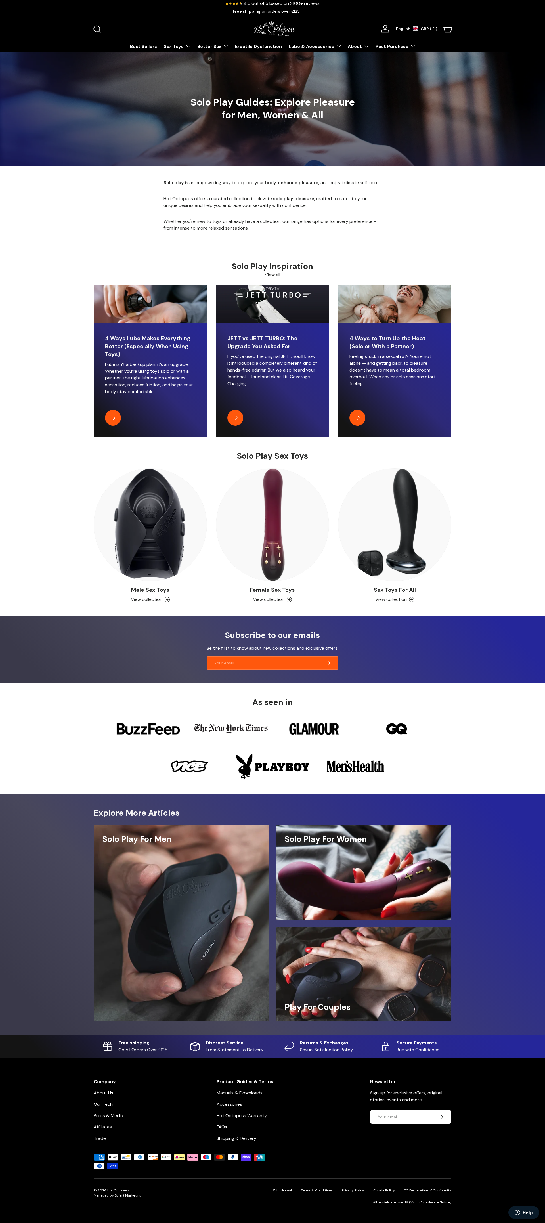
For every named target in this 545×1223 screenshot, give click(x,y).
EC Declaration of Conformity (427, 1190)
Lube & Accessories (311, 46)
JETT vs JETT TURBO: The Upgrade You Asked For (262, 342)
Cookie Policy (384, 1190)
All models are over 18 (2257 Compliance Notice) (412, 1202)
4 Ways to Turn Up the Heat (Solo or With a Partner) (387, 342)
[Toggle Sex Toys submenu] (188, 46)
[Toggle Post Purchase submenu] (413, 46)
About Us (103, 1093)
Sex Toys (174, 46)
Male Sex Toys (150, 589)
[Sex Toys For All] (394, 525)
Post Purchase (392, 46)
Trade (100, 1138)
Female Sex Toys (272, 589)
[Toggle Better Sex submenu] (226, 46)
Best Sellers (143, 46)
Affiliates (103, 1127)
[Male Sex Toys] (150, 525)
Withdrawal (282, 1190)
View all (272, 275)
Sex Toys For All (395, 589)
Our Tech (103, 1104)
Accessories (229, 1104)
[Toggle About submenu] (366, 46)
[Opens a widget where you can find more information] (523, 1213)
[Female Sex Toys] (272, 525)
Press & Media (108, 1116)
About (355, 46)
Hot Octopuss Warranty (242, 1116)
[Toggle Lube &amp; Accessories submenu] (338, 46)
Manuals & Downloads (240, 1093)
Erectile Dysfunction (258, 46)
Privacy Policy (353, 1190)
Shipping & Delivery (236, 1138)
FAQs (222, 1127)
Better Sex (209, 46)
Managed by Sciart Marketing (117, 1195)
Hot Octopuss (118, 1190)
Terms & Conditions (317, 1190)
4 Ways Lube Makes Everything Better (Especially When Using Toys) (147, 346)
